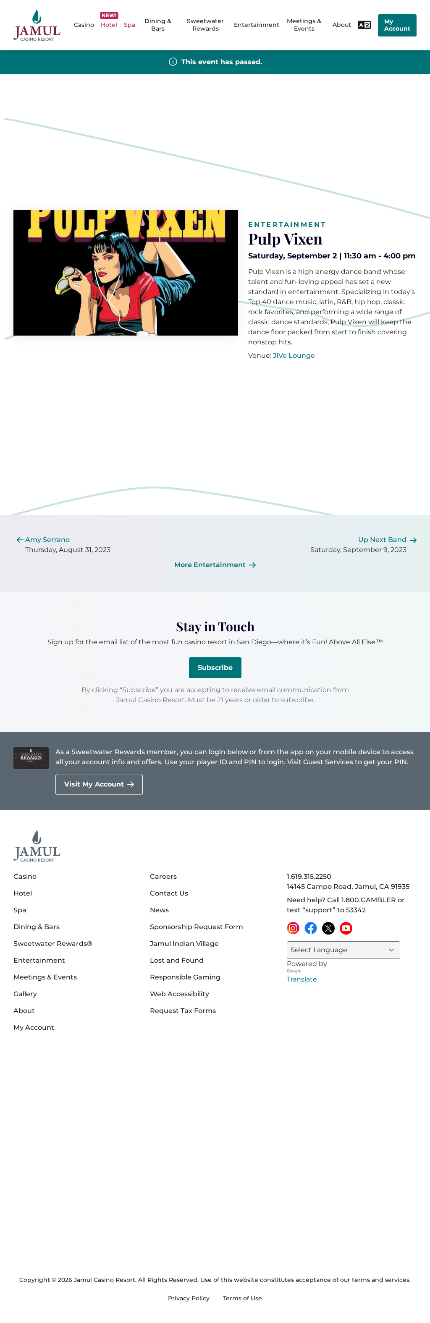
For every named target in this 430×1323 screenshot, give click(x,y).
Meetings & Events (45, 977)
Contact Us (169, 893)
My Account (397, 25)
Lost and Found (177, 960)
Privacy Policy (189, 1298)
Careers (163, 876)
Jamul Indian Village (184, 944)
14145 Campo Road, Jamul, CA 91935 (348, 887)
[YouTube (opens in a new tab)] (346, 928)
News (159, 910)
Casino (25, 876)
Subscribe (215, 668)
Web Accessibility (179, 994)
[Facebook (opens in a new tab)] (310, 928)
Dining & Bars (36, 927)
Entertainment (256, 25)
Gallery (25, 994)
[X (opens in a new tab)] (328, 928)
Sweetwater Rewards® (52, 944)
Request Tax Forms (183, 1011)
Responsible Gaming (185, 977)
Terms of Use (242, 1298)
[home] (36, 25)
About (24, 1011)
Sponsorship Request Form (196, 927)
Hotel (22, 893)
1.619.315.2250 (309, 876)
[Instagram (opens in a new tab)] (293, 928)
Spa (19, 910)
